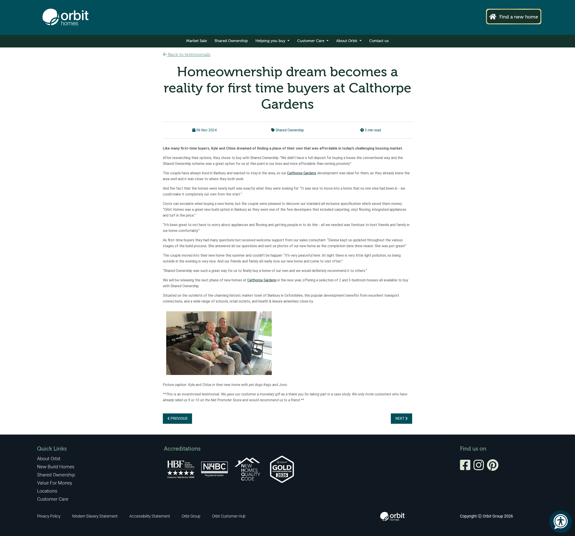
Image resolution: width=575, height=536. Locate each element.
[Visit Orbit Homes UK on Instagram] (479, 468)
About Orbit (347, 41)
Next (400, 418)
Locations (47, 491)
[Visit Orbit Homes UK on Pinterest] (492, 468)
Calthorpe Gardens (301, 173)
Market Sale (196, 41)
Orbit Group (191, 516)
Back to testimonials (188, 55)
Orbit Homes (65, 17)
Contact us (379, 41)
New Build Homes (55, 466)
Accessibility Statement (149, 516)
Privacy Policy (48, 516)
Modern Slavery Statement (95, 516)
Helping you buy (270, 41)
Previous (179, 418)
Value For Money (54, 483)
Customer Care (311, 41)
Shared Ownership (231, 41)
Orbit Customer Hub (228, 516)
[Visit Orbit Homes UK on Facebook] (466, 468)
